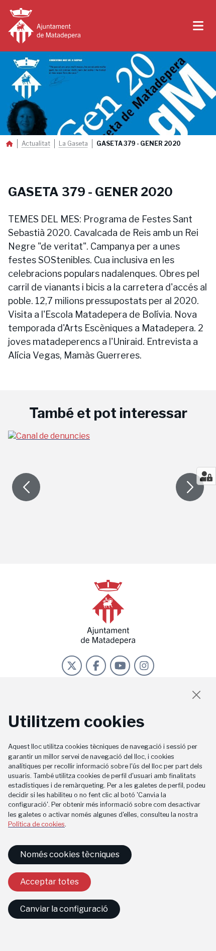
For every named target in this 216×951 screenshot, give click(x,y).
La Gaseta (73, 144)
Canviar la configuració (64, 909)
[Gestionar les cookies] (206, 476)
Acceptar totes (49, 881)
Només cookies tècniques (70, 854)
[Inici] (44, 25)
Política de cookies (36, 824)
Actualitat (36, 144)
